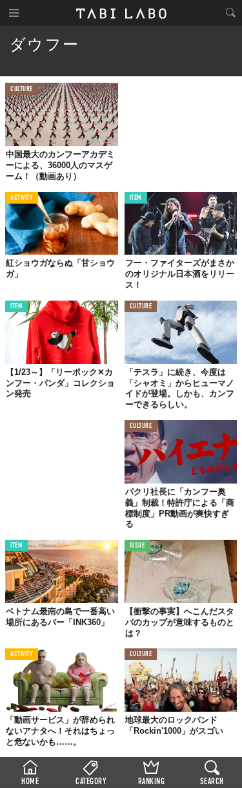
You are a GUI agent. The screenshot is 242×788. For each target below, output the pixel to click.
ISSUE (137, 545)
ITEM (136, 198)
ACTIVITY (21, 198)
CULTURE (21, 89)
